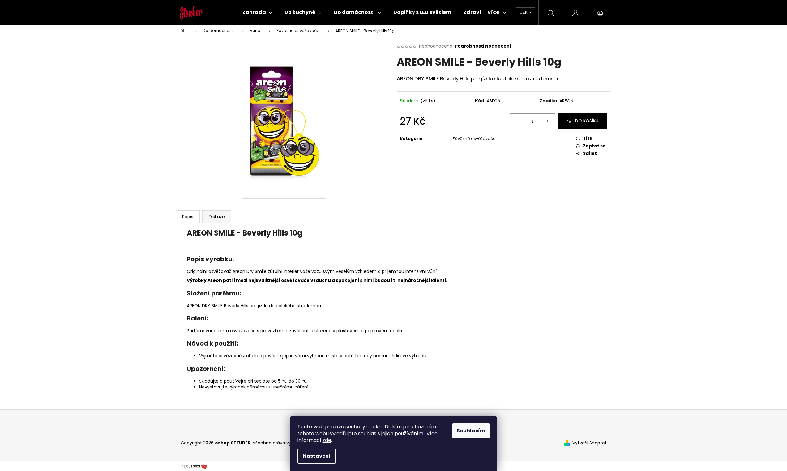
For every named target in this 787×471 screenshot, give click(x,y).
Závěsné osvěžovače (474, 139)
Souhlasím (471, 430)
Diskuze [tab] (217, 217)
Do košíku (586, 121)
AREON (566, 101)
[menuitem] (257, 12)
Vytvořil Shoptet (589, 443)
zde (327, 440)
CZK (524, 12)
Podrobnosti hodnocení (483, 46)
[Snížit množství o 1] (517, 121)
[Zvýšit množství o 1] (547, 121)
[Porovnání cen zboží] (194, 466)
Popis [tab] (187, 217)
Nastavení (317, 456)
